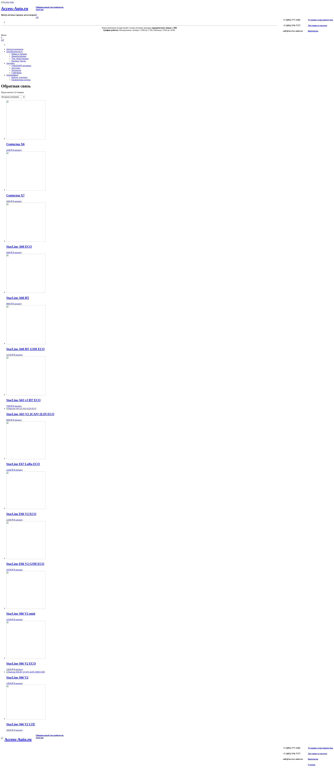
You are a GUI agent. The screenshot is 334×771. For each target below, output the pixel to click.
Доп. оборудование (20, 58)
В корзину (17, 150)
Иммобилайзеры (18, 56)
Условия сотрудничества (320, 20)
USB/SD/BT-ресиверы (21, 66)
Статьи (311, 764)
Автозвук (10, 63)
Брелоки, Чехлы (18, 61)
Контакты (313, 31)
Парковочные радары (21, 80)
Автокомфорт (12, 75)
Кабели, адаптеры (19, 77)
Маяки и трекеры (19, 54)
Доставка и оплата (317, 25)
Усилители (16, 70)
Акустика (15, 68)
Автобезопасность (14, 51)
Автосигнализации (14, 49)
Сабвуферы (16, 73)
